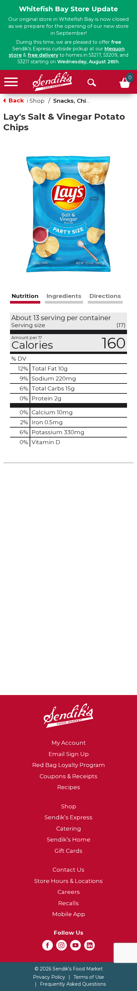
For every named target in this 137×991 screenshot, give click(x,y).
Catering (68, 828)
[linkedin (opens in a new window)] (89, 947)
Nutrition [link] (25, 296)
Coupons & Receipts (68, 776)
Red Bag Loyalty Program (68, 765)
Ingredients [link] (64, 296)
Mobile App (68, 914)
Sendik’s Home (68, 839)
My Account (69, 742)
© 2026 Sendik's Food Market (69, 969)
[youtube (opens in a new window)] (75, 947)
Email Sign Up (69, 754)
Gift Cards (68, 850)
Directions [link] (105, 296)
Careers (69, 892)
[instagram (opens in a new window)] (61, 947)
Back (15, 100)
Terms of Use (88, 977)
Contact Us (68, 869)
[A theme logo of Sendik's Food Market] (52, 81)
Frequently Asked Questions (73, 984)
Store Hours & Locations (68, 881)
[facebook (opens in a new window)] (47, 947)
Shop (37, 100)
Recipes (68, 787)
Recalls (68, 903)
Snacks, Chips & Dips (83, 100)
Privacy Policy (49, 977)
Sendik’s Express (68, 817)
